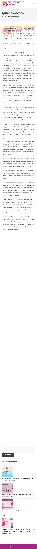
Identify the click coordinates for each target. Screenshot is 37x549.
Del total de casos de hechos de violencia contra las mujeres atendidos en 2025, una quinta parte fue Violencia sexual (18, 531)
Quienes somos (13, 16)
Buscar (4, 446)
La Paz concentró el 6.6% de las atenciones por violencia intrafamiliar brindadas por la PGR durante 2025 (18, 513)
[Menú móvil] (34, 4)
